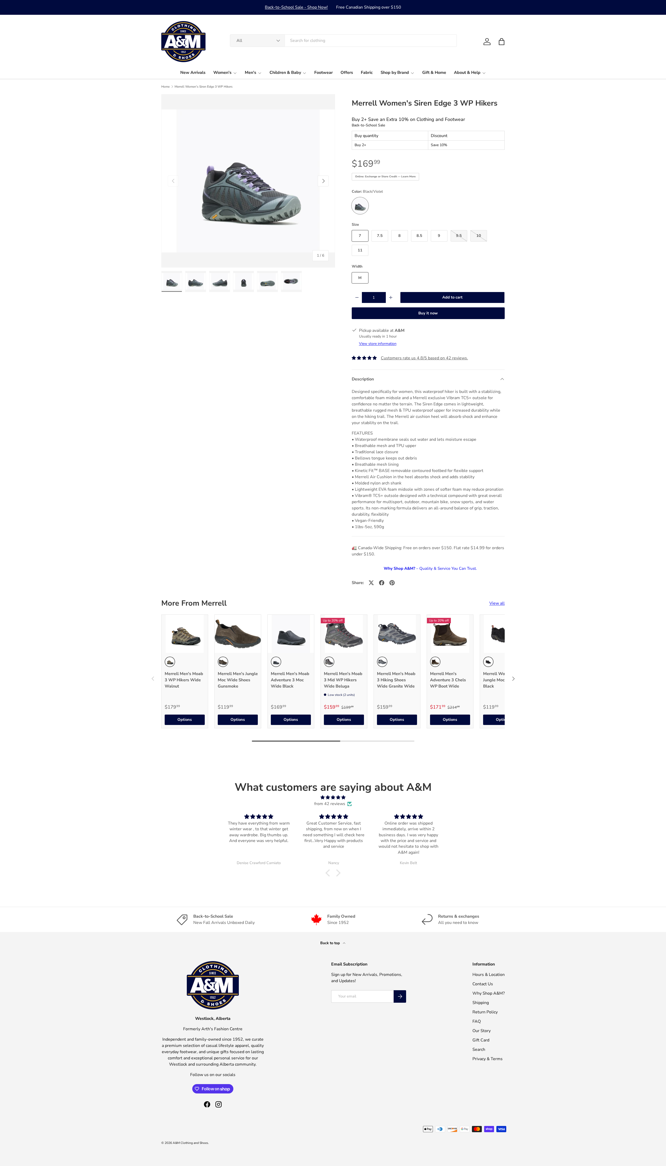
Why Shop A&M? (488, 993)
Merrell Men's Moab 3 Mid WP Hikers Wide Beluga (343, 680)
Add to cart (452, 297)
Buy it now (428, 313)
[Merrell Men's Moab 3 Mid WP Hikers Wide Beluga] (344, 634)
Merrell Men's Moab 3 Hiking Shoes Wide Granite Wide (396, 680)
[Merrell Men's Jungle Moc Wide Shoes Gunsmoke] (238, 634)
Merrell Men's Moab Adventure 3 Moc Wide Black (290, 680)
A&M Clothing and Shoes (190, 1143)
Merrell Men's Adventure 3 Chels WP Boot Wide (448, 680)
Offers (347, 72)
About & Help (467, 72)
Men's (250, 72)
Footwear (323, 72)
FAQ (476, 1021)
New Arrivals (193, 72)
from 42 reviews (329, 804)
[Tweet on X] (371, 583)
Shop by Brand (395, 72)
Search (478, 1049)
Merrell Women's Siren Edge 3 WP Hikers (204, 86)
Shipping (480, 1003)
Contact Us (482, 984)
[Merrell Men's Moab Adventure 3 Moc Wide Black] (291, 634)
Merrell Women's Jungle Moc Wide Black (499, 680)
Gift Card (480, 1040)
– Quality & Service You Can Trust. (430, 568)
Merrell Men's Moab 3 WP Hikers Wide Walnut (184, 680)
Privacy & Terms (487, 1059)
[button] (501, 41)
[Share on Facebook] (381, 583)
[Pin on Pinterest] (392, 583)
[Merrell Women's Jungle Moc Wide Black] (503, 634)
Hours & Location (488, 974)
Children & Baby (285, 72)
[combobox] (343, 41)
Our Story (481, 1031)
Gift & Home (434, 72)
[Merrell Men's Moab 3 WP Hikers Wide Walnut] (185, 634)
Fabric (367, 72)
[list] (248, 181)
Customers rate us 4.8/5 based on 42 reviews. (424, 358)
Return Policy (485, 1012)
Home (165, 86)
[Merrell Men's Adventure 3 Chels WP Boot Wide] (450, 634)
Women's (222, 72)
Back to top (330, 943)
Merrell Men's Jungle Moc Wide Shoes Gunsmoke (238, 680)
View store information (377, 343)
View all (497, 603)
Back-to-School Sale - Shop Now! (296, 7)
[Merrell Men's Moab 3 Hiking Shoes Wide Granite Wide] (397, 634)
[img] (333, 797)
